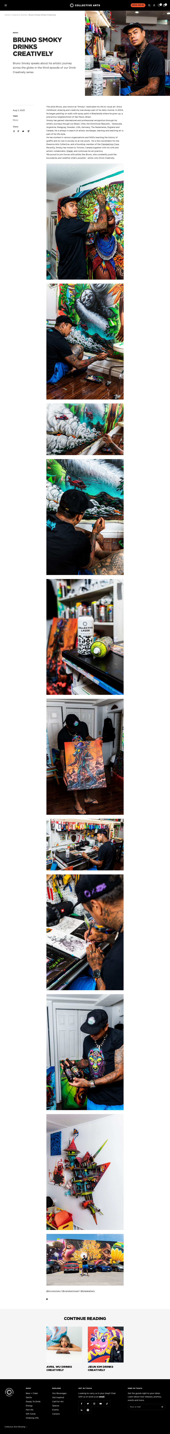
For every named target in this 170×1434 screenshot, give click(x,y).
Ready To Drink (33, 1402)
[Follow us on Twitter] (88, 1404)
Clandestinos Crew (110, 144)
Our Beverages (59, 1393)
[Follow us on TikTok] (107, 1404)
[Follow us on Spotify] (88, 1410)
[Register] (162, 1407)
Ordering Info (32, 1418)
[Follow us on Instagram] (94, 1404)
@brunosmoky (53, 1291)
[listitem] (14, 131)
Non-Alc (30, 1410)
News (15, 33)
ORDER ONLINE (138, 5)
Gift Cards (31, 1414)
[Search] (149, 5)
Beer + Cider (32, 1393)
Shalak (69, 151)
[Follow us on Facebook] (81, 1404)
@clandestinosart (70, 1291)
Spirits (29, 1397)
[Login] (154, 5)
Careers (56, 1414)
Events (55, 1410)
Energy (29, 1406)
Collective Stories (19, 15)
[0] (159, 5)
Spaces (55, 1406)
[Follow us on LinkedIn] (81, 1410)
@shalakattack (88, 1291)
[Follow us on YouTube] (100, 1404)
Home (7, 15)
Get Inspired (58, 1397)
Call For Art (57, 1402)
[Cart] (164, 5)
